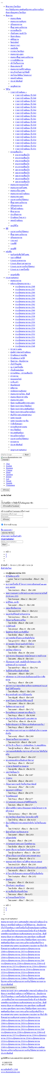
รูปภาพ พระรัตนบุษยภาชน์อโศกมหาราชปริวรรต (26, 656)
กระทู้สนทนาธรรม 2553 (25, 331)
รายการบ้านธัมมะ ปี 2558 (25, 128)
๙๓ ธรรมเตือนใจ (22, 158)
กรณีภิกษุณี (10, 626)
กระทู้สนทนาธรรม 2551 (25, 337)
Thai (8, 464)
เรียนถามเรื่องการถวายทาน (17, 739)
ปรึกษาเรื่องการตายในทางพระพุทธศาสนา (23, 856)
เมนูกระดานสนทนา (18, 450)
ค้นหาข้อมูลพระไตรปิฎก (16, 12)
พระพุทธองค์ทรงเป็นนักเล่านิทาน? (20, 760)
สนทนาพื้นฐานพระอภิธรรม (21, 57)
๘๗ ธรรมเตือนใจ (22, 176)
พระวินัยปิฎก (11, 9)
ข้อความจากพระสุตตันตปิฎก (22, 409)
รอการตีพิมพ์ (15, 258)
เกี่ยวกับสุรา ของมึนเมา (15, 885)
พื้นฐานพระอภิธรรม (18, 27)
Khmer (8, 477)
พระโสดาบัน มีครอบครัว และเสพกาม (21, 718)
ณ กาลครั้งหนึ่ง (16, 367)
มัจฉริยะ (9, 879)
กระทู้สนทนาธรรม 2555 (25, 325)
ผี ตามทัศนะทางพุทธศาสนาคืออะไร (20, 712)
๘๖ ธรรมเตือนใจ (22, 179)
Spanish (9, 483)
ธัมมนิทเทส (15, 385)
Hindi (8, 472)
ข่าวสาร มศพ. (16, 349)
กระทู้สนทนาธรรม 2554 (25, 328)
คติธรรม (14, 388)
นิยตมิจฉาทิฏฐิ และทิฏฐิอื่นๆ (17, 632)
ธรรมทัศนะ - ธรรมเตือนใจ (21, 373)
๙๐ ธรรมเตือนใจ (22, 167)
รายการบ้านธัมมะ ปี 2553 (25, 143)
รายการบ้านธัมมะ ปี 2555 (25, 137)
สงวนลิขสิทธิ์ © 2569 (9, 1069)
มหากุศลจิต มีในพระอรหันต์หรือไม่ (20, 638)
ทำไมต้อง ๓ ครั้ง (12, 576)
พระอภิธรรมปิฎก (36, 9)
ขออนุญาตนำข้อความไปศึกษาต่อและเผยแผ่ (24, 862)
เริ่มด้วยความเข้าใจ (18, 33)
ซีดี (7, 229)
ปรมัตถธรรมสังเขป (18, 391)
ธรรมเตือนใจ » (16, 152)
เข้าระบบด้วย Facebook (10, 506)
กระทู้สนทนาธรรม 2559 (25, 313)
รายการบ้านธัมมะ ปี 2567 (25, 101)
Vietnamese (10, 485)
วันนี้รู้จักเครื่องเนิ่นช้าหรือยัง (17, 671)
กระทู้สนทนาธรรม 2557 (25, 319)
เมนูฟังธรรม (15, 86)
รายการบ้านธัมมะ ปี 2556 (25, 134)
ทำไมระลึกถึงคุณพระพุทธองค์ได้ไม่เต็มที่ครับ (24, 873)
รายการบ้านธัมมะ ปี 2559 (25, 125)
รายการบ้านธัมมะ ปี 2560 (25, 122)
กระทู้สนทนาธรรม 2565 (25, 295)
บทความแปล (15, 418)
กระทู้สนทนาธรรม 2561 (25, 307)
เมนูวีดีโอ (14, 226)
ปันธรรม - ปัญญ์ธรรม (19, 361)
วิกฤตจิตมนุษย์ (12, 796)
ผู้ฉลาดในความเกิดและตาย (17, 832)
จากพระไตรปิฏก (17, 51)
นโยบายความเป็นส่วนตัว (11, 536)
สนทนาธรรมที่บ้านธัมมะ (20, 69)
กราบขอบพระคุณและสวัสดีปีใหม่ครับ (21, 802)
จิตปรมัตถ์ (14, 42)
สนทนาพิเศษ (15, 18)
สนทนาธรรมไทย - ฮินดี (20, 394)
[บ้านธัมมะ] (11, 457)
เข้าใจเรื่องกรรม (17, 63)
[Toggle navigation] (2, 2)
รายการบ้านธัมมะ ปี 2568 (25, 98)
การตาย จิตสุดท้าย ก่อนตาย (17, 766)
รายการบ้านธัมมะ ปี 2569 (25, 95)
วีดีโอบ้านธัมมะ (16, 208)
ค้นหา (4, 544)
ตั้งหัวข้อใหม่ (6, 568)
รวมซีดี (13, 243)
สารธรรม (14, 376)
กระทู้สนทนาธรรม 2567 (25, 289)
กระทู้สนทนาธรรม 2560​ (25, 310)
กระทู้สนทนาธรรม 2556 (25, 322)
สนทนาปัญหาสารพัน (19, 397)
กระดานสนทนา (12, 278)
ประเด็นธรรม (16, 214)
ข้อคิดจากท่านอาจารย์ (15, 706)
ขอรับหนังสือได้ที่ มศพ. (19, 255)
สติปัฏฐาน (14, 39)
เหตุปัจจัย (14, 48)
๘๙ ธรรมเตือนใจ (22, 170)
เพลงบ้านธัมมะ (16, 78)
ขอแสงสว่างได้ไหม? (14, 790)
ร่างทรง (9, 778)
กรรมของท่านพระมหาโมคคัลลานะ (20, 844)
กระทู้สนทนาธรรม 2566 (25, 292)
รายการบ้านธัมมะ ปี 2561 (25, 119)
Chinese (9, 470)
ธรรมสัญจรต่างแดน (18, 427)
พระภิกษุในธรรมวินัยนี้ (19, 72)
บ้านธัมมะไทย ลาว (18, 217)
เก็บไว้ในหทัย (15, 364)
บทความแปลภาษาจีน (19, 421)
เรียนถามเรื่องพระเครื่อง (16, 620)
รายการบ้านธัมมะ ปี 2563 (25, 113)
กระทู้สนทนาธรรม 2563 (25, 301)
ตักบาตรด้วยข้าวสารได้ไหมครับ (19, 695)
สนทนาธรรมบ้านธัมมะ (20, 194)
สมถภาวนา (15, 45)
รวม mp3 (14, 240)
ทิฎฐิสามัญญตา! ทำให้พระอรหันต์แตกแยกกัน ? (25, 724)
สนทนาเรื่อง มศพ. (17, 191)
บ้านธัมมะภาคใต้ (17, 358)
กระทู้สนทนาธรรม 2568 (25, 287)
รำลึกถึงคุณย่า (16, 424)
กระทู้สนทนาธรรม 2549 (25, 343)
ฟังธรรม (9, 15)
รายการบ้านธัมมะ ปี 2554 (25, 140)
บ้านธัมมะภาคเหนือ (18, 355)
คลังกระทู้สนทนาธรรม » (20, 284)
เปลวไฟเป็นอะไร (12, 772)
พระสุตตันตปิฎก (22, 9)
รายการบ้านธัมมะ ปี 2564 (25, 110)
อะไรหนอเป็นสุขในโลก (15, 897)
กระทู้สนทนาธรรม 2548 (25, 346)
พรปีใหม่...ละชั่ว (12, 602)
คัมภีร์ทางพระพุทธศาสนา (21, 415)
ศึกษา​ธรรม (15, 211)
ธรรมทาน (14, 442)
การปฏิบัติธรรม (16, 60)
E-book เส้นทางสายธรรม (20, 263)
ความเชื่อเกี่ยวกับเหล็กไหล (17, 891)
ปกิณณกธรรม (16, 24)
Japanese (9, 475)
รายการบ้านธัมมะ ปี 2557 (25, 131)
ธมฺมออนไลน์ (15, 379)
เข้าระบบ (5, 490)
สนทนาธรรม (15, 281)
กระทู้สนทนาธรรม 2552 (25, 334)
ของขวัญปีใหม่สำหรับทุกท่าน (18, 614)
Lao (7, 479)
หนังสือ (9, 252)
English (9, 466)
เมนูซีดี (13, 249)
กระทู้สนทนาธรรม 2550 (25, 340)
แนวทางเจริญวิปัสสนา (19, 200)
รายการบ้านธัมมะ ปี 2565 (25, 107)
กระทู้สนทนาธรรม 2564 (25, 298)
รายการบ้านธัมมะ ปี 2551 (25, 149)
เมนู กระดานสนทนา (9, 987)
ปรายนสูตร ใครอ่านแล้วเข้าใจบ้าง (20, 644)
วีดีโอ (8, 89)
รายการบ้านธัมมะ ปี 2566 (25, 104)
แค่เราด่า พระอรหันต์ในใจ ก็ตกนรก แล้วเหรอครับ (26, 868)
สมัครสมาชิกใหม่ (8, 533)
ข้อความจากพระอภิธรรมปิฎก (22, 412)
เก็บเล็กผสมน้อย (17, 370)
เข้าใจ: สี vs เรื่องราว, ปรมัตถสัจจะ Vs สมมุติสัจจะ (26, 745)
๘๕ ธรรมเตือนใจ (22, 182)
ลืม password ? (6, 530)
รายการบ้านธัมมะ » (18, 92)
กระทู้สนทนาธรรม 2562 (25, 304)
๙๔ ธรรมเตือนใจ (22, 155)
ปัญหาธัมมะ (15, 36)
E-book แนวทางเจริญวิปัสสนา (22, 266)
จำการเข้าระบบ (10, 525)
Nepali (8, 481)
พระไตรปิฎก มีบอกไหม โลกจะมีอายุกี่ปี (22, 817)
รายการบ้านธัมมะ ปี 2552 (25, 146)
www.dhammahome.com (10, 1072)
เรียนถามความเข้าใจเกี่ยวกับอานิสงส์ (21, 784)
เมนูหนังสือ (15, 275)
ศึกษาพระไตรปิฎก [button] (13, 6)
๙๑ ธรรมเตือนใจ (22, 164)
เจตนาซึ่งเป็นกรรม (13, 608)
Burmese (9, 468)
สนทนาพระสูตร (17, 54)
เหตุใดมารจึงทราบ (13, 650)
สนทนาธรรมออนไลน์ (19, 185)
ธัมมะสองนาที (16, 66)
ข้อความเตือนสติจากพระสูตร (22, 403)
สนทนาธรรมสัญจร (18, 21)
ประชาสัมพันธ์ (16, 81)
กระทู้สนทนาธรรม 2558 (25, 316)
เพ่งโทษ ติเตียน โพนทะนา (21, 75)
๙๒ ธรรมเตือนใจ (22, 161)
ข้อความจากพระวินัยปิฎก (21, 406)
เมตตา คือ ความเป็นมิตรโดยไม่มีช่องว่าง (22, 850)
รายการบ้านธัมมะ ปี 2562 (25, 116)
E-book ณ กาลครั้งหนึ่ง (19, 269)
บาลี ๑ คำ (14, 382)
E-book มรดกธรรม (18, 260)
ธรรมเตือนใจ (15, 30)
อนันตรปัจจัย (11, 838)
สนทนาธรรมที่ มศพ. (18, 188)
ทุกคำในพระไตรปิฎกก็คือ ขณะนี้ (19, 700)
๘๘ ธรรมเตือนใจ (22, 173)
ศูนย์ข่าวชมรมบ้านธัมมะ (20, 352)
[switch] (2, 524)
